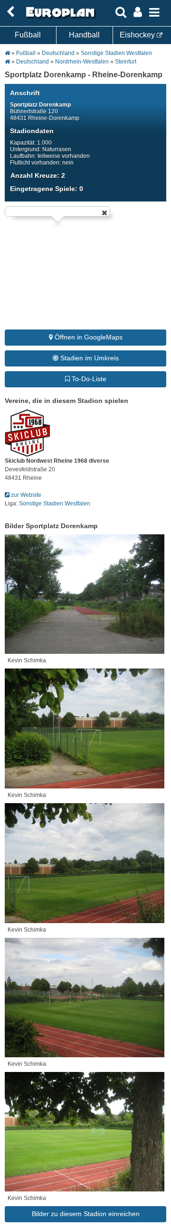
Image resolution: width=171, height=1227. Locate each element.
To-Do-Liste (88, 379)
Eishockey (138, 35)
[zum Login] (10, 12)
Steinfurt (125, 61)
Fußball (28, 35)
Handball (84, 35)
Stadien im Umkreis (88, 358)
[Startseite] (59, 17)
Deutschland (58, 53)
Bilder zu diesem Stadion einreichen (86, 1214)
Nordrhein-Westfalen (82, 61)
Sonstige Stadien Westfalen (116, 53)
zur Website (25, 495)
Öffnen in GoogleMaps (88, 337)
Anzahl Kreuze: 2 (37, 175)
